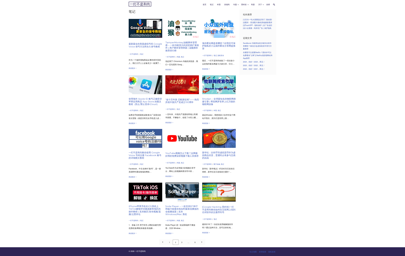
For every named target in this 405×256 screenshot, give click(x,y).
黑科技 (244, 5)
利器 (253, 5)
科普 (219, 5)
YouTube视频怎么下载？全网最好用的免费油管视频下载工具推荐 (182, 154)
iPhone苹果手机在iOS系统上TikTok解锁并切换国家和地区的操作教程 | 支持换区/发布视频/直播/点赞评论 (145, 210)
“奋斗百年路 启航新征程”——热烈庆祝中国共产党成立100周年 (182, 101)
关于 (260, 5)
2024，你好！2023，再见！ (254, 61)
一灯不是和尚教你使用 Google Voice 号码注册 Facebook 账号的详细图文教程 (145, 155)
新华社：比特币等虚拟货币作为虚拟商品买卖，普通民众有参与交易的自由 (218, 155)
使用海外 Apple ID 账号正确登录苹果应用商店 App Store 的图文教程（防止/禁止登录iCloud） (145, 101)
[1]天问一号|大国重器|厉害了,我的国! (257, 19)
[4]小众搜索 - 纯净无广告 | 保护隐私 (257, 28)
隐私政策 (271, 251)
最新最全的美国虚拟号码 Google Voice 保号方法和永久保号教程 (145, 45)
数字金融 (217, 164)
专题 (235, 5)
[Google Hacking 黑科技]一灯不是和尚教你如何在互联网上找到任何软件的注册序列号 (218, 209)
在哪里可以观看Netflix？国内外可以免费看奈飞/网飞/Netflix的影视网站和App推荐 (257, 55)
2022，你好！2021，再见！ (254, 69)
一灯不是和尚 (140, 4)
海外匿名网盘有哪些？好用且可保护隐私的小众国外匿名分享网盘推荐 (218, 46)
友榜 (268, 5)
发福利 (227, 5)
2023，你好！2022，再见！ (254, 65)
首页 (204, 5)
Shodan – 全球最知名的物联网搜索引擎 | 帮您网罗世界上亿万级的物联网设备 (219, 101)
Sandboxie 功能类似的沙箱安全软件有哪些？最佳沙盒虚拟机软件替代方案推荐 (257, 46)
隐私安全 (221, 55)
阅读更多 (132, 68)
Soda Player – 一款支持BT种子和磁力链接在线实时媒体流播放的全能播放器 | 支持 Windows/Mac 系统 (182, 210)
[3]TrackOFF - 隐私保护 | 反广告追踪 (257, 25)
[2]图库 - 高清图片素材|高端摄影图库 (257, 22)
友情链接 (262, 251)
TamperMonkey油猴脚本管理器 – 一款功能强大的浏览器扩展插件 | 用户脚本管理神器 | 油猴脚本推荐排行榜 (182, 46)
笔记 (211, 5)
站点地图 (253, 251)
